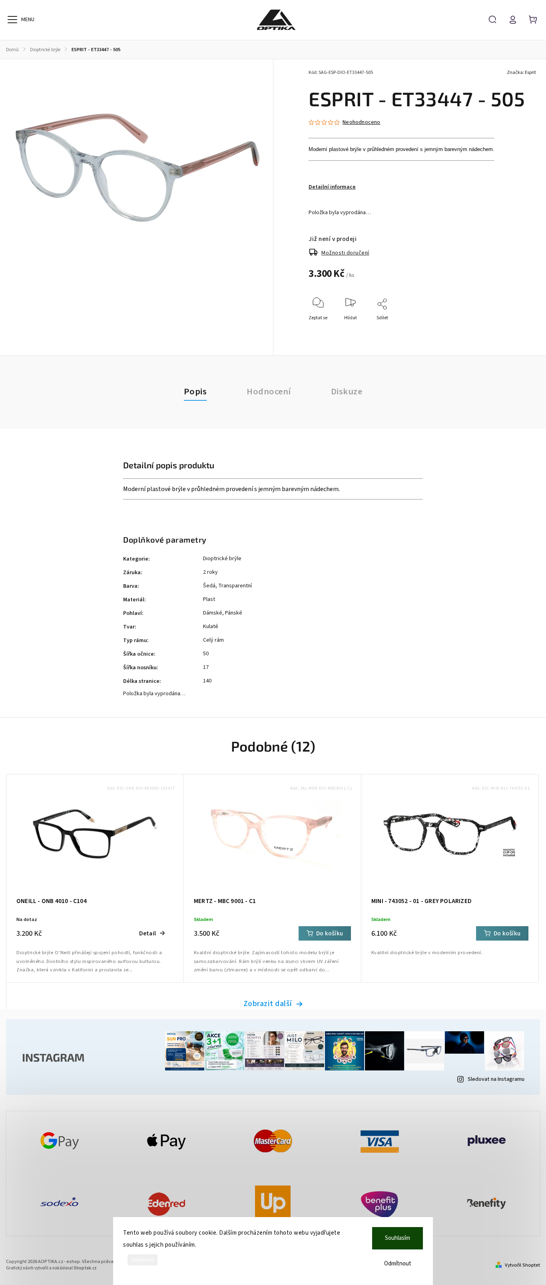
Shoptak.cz (85, 1268)
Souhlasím (397, 1238)
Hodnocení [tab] (269, 391)
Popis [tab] (195, 391)
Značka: (521, 72)
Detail (147, 933)
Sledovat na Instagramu (496, 1079)
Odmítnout (397, 1263)
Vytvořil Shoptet (522, 1265)
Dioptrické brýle (222, 559)
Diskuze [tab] (347, 391)
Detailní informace (332, 187)
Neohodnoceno (361, 122)
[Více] (12, 19)
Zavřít (519, 328)
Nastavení (142, 1260)
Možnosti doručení (345, 253)
